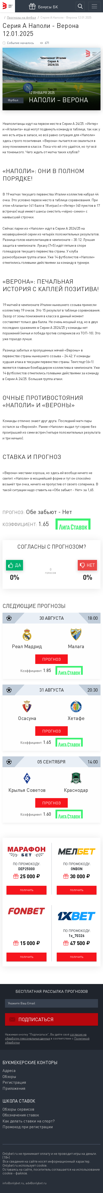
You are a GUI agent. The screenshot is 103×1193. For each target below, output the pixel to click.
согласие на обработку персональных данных (45, 1036)
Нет (91, 565)
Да (18, 565)
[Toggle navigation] (94, 6)
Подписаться (36, 1019)
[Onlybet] (7, 6)
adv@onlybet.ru (36, 1183)
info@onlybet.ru (13, 1183)
